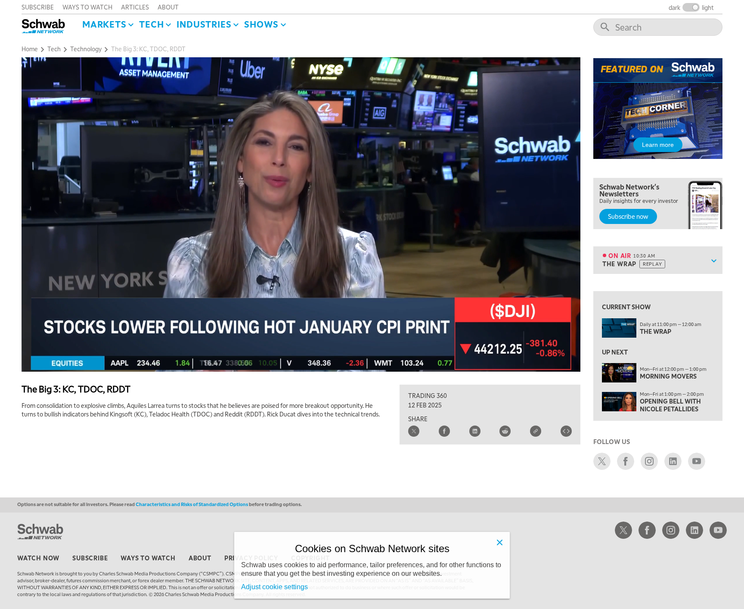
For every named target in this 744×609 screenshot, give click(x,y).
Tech (151, 24)
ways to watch (87, 7)
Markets (104, 24)
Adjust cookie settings (274, 586)
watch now (38, 558)
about (168, 7)
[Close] (499, 542)
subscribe (38, 7)
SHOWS (261, 24)
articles (135, 7)
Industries (204, 24)
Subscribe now (628, 216)
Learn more (658, 144)
